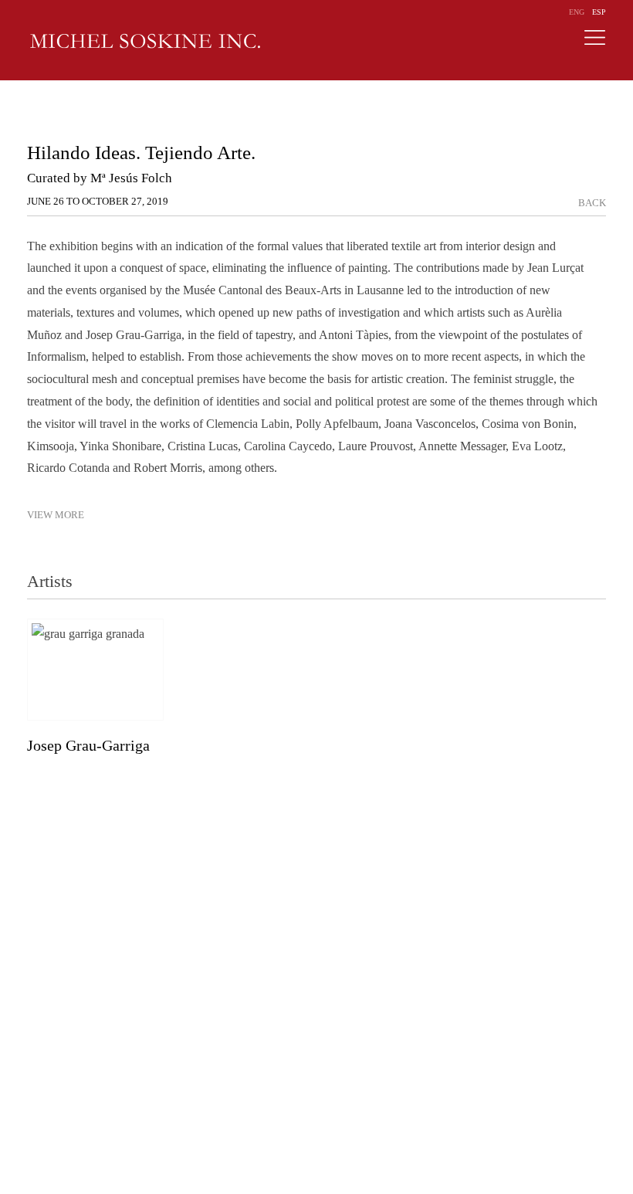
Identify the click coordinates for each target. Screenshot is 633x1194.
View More (55, 515)
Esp (599, 12)
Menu (594, 41)
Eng (576, 12)
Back (592, 203)
